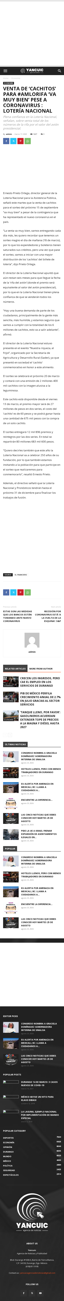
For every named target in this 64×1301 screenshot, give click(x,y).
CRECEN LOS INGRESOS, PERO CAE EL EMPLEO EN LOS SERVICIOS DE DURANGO (40, 681)
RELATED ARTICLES (15, 668)
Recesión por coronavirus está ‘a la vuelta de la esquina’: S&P (48, 616)
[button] (5, 71)
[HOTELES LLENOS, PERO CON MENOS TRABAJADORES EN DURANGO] (11, 772)
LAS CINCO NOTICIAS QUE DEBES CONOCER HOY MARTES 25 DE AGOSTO (38, 818)
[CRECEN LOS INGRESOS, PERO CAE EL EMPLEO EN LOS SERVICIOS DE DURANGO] (11, 681)
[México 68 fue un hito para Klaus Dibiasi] (11, 1100)
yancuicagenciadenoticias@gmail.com (37, 1272)
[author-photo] (32, 647)
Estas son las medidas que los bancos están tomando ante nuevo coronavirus (17, 616)
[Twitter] (13, 141)
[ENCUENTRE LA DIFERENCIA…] (11, 803)
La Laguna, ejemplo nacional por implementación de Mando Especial (40, 1115)
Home (6, 78)
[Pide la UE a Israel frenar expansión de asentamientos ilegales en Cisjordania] (11, 834)
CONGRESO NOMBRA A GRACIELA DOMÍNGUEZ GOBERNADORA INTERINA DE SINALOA (39, 756)
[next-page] (10, 735)
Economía (15, 78)
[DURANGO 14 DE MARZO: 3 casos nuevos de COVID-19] (11, 1085)
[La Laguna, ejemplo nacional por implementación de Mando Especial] (11, 1115)
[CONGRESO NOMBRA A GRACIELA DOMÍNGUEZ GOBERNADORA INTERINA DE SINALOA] (11, 756)
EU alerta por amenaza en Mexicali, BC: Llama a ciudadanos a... (37, 787)
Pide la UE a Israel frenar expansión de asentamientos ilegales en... (39, 834)
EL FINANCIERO (21, 575)
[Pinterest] (20, 141)
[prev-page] (5, 735)
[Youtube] (40, 1293)
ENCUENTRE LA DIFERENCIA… (37, 799)
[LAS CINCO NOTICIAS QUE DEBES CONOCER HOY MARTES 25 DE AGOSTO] (11, 818)
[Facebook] (6, 141)
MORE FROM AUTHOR (41, 668)
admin (9, 134)
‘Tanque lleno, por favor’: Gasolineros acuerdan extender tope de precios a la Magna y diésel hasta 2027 (40, 719)
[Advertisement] (32, 33)
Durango (8, 685)
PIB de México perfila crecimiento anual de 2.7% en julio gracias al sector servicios (40, 699)
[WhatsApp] (28, 141)
